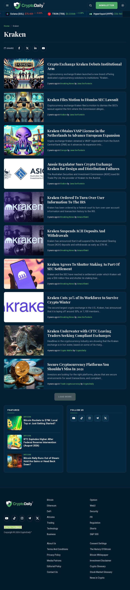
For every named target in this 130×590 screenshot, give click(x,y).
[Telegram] (97, 418)
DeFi (49, 511)
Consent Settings (98, 543)
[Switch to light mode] (122, 5)
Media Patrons (54, 560)
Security (94, 511)
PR (91, 517)
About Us (51, 543)
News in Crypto (97, 577)
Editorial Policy (54, 566)
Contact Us (52, 572)
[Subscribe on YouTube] (43, 48)
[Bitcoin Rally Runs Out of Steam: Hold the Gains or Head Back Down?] (14, 461)
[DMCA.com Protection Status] (13, 527)
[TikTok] (81, 418)
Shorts (93, 528)
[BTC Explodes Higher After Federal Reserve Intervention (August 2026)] (14, 442)
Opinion (93, 500)
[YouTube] (73, 418)
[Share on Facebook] (19, 48)
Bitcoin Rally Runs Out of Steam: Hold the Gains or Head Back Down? (41, 461)
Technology (52, 528)
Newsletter (106, 5)
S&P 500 (94, 534)
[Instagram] (89, 418)
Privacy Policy (54, 555)
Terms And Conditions (57, 549)
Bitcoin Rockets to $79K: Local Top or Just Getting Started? (40, 422)
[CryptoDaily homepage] (29, 5)
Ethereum (51, 505)
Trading (50, 523)
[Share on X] (27, 48)
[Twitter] (105, 418)
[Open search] (90, 5)
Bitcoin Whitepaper (99, 555)
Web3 (93, 505)
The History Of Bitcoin (100, 549)
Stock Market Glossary (101, 572)
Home (7, 26)
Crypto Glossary (98, 566)
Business (51, 534)
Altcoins (51, 517)
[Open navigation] (7, 5)
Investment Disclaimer (100, 560)
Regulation (95, 523)
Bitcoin (50, 500)
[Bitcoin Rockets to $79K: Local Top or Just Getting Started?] (14, 423)
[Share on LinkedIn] (35, 48)
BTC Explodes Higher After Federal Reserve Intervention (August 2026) (40, 442)
